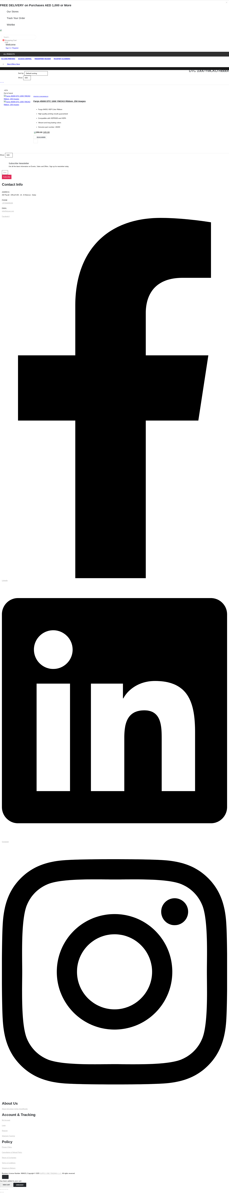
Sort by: (21, 73)
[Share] (5, 1189)
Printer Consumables (40, 96)
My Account (6, 1120)
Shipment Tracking (8, 1136)
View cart (6, 1184)
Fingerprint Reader (43, 59)
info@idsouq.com (8, 211)
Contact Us (12, 1109)
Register (5, 1131)
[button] (1, 82)
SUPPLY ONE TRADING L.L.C (50, 1173)
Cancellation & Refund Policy (12, 1152)
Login (4, 1125)
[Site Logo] (8, 32)
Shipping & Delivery (9, 1168)
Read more (41, 137)
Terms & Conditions (9, 1163)
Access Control (25, 59)
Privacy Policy (7, 1147)
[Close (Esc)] (7, 1189)
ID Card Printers (8, 59)
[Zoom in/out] (1, 1189)
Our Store (19, 1109)
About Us (5, 1109)
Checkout (19, 1184)
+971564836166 (7, 203)
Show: (20, 78)
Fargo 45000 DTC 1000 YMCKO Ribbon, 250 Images (59, 101)
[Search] (32, 37)
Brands (25, 1109)
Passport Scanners (62, 59)
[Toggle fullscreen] (3, 1189)
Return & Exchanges (9, 1158)
